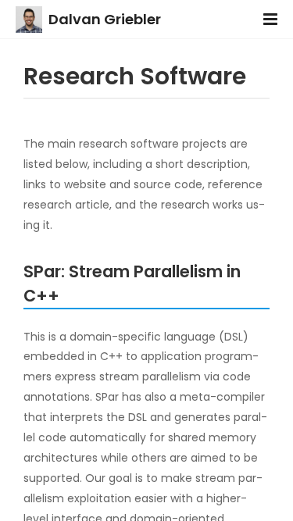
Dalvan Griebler (104, 19)
